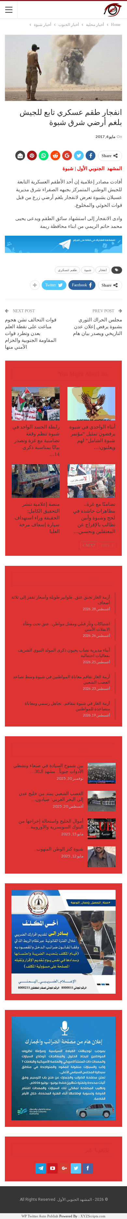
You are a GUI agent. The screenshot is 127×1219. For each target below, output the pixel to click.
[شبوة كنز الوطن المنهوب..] (102, 856)
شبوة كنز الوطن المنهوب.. (58, 849)
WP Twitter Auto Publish (39, 1216)
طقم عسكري (67, 270)
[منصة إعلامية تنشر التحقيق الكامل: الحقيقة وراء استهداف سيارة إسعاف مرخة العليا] (36, 481)
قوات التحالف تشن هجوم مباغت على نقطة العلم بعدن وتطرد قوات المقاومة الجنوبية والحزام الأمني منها (30, 333)
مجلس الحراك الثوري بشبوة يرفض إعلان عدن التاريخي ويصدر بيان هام (97, 326)
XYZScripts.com (93, 1216)
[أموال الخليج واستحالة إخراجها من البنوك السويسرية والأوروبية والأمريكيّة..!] (102, 828)
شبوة (87, 270)
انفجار (103, 270)
